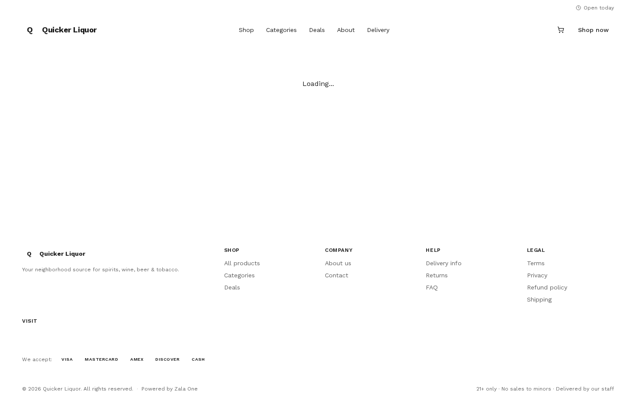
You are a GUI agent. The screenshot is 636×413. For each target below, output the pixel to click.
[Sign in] (540, 30)
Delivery (378, 29)
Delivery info (444, 263)
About (346, 29)
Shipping (539, 299)
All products (242, 263)
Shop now (593, 29)
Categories (281, 29)
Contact (336, 275)
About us (338, 263)
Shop (246, 29)
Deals (317, 29)
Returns (437, 275)
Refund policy (547, 287)
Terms (536, 263)
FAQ (432, 287)
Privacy (537, 275)
